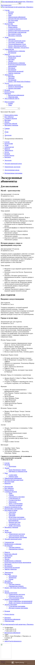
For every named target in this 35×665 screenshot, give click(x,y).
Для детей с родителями (16, 42)
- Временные (12, 577)
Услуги (6, 83)
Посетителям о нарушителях (17, 32)
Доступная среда (6, 5)
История (11, 12)
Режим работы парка (11, 115)
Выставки (11, 59)
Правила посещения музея (12, 507)
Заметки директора (14, 73)
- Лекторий (11, 515)
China (10, 105)
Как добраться (12, 25)
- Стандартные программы (16, 606)
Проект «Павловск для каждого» (18, 47)
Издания (7, 90)
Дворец (10, 13)
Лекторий (11, 78)
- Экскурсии (12, 512)
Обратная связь (13, 97)
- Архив (10, 579)
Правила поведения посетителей (18, 30)
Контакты (7, 93)
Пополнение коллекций (15, 71)
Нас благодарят (13, 20)
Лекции (10, 61)
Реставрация (12, 52)
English (10, 103)
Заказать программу (14, 88)
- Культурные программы (16, 517)
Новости (7, 54)
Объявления (12, 58)
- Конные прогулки (14, 522)
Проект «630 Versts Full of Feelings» (19, 81)
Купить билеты (9, 92)
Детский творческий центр (16, 41)
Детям (6, 37)
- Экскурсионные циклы (16, 535)
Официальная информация (16, 17)
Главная (7, 128)
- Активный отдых (14, 524)
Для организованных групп (17, 44)
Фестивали (11, 68)
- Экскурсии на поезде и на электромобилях (17, 519)
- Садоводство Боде (14, 500)
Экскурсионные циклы (11, 170)
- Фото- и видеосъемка (15, 503)
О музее (7, 10)
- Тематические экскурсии (16, 534)
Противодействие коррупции (17, 18)
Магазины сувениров (15, 35)
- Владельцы (12, 466)
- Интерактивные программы (17, 537)
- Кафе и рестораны (14, 525)
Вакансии (11, 22)
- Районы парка (13, 476)
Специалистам (9, 49)
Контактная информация (16, 95)
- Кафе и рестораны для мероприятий (20, 603)
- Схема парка (12, 475)
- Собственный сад (14, 498)
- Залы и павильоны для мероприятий (20, 601)
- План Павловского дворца (17, 470)
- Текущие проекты (14, 547)
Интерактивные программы (13, 173)
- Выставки (11, 514)
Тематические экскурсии (12, 167)
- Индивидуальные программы (18, 608)
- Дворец (11, 495)
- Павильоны (12, 502)
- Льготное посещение (15, 505)
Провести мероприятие (15, 86)
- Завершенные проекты (16, 549)
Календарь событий (14, 56)
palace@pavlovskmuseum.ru (12, 641)
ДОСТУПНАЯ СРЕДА (11, 98)
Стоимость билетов (14, 29)
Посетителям (8, 24)
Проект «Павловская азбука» (17, 46)
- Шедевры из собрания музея (17, 471)
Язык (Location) (9, 102)
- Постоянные (12, 576)
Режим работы (12, 27)
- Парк (10, 493)
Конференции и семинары (16, 51)
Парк (9, 15)
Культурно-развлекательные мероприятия (17, 562)
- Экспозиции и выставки (16, 497)
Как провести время (14, 34)
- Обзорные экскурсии (15, 596)
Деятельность (8, 75)
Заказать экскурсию (14, 85)
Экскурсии (11, 39)
